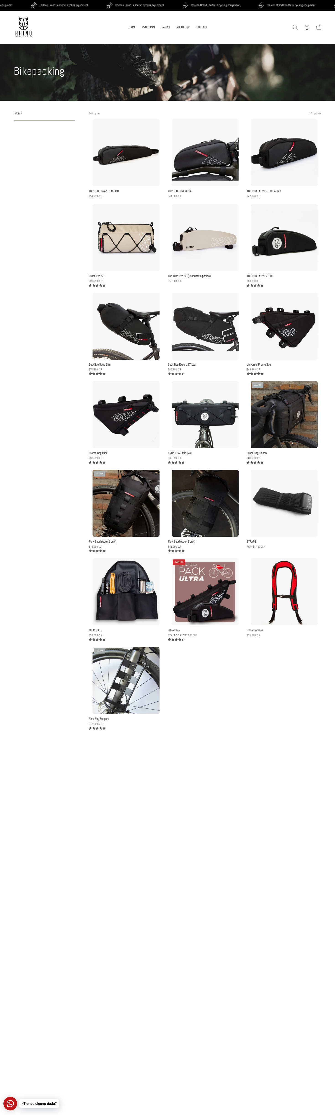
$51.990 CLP (95, 196)
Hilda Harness (255, 630)
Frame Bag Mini (98, 453)
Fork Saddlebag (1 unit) (102, 541)
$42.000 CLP (253, 196)
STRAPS (251, 541)
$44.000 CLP (174, 196)
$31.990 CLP (174, 546)
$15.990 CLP (253, 635)
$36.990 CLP (174, 458)
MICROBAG (95, 630)
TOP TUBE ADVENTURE (260, 276)
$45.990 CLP (95, 546)
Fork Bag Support (99, 718)
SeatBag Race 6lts (100, 364)
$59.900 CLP (174, 281)
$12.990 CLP (95, 724)
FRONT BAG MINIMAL (180, 453)
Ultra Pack (174, 630)
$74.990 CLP (95, 369)
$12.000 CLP (95, 635)
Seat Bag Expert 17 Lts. (182, 364)
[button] (295, 27)
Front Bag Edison (257, 453)
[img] (97, 285)
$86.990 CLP (174, 369)
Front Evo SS (96, 276)
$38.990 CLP (95, 281)
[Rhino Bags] (24, 27)
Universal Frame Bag (259, 364)
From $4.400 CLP (256, 546)
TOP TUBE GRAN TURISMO (104, 191)
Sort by (92, 113)
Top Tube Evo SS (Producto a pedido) (189, 276)
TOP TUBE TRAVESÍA (180, 191)
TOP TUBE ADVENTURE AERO (264, 191)
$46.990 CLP (253, 369)
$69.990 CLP (253, 458)
